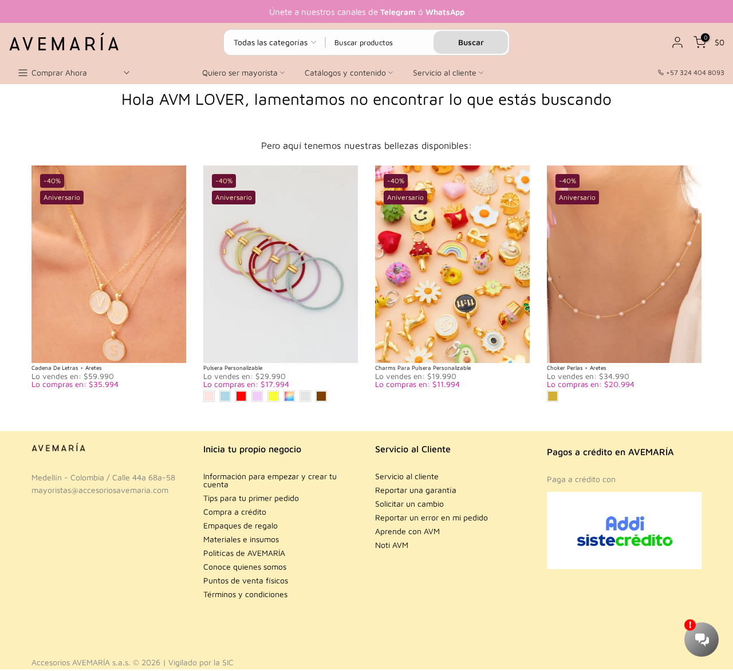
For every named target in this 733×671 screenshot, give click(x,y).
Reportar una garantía (415, 490)
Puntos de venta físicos (245, 580)
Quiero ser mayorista (240, 72)
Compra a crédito (234, 511)
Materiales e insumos (241, 539)
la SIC (224, 662)
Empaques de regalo (240, 525)
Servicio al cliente (444, 72)
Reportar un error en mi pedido (431, 517)
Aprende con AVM (407, 531)
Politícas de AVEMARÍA (244, 553)
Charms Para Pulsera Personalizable (423, 367)
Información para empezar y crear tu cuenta (270, 480)
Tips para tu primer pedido (251, 498)
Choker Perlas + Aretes (576, 367)
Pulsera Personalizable (232, 367)
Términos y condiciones (245, 594)
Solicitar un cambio (409, 503)
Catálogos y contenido (345, 72)
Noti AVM (391, 545)
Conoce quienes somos (244, 566)
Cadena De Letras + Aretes (66, 367)
